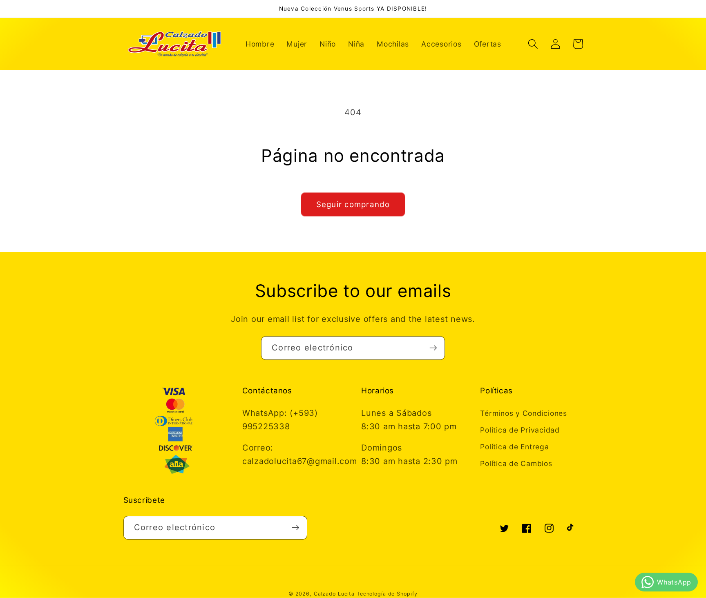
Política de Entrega (514, 446)
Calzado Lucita (334, 594)
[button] (533, 44)
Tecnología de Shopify (387, 594)
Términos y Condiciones (523, 413)
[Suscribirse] (433, 348)
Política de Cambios (516, 463)
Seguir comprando (353, 204)
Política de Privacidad (520, 430)
